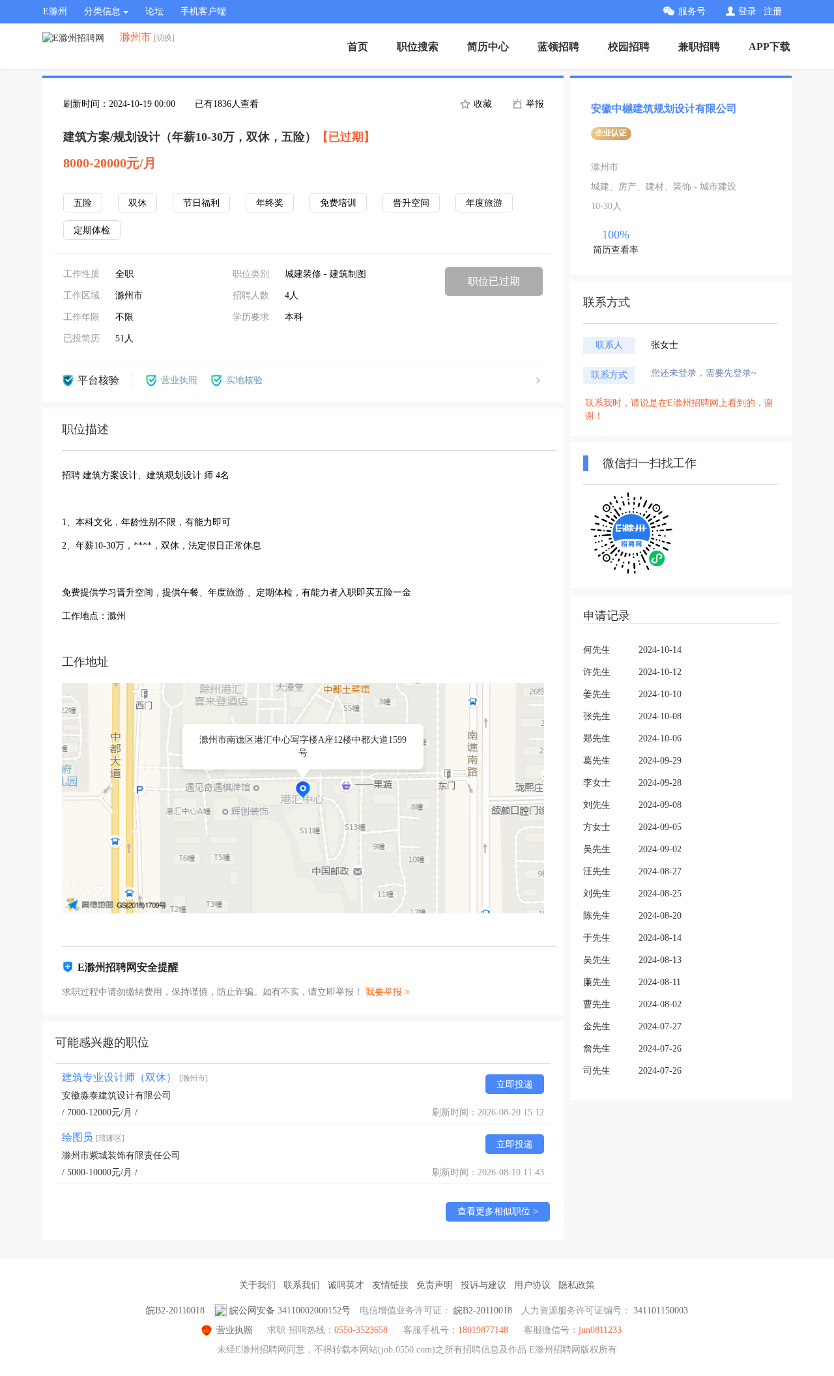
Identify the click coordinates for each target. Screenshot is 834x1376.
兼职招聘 (699, 46)
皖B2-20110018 (175, 1310)
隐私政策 (576, 1285)
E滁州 (55, 11)
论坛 (154, 11)
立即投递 (514, 1084)
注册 (773, 11)
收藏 (481, 104)
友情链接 (390, 1285)
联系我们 (301, 1285)
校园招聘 (629, 46)
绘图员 (93, 1137)
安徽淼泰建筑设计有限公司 (116, 1095)
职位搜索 (418, 46)
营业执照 (234, 1330)
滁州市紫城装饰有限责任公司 (121, 1155)
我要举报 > (388, 992)
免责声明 (434, 1285)
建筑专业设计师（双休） (135, 1077)
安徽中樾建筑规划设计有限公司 (664, 108)
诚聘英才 (346, 1285)
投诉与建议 (483, 1285)
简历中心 (488, 46)
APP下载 (769, 46)
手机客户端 (203, 11)
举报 (533, 104)
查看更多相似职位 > (497, 1211)
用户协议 (532, 1285)
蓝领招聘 (558, 46)
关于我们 (257, 1285)
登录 (747, 11)
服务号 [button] (692, 11)
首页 (357, 46)
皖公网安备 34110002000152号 (290, 1310)
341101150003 (660, 1310)
